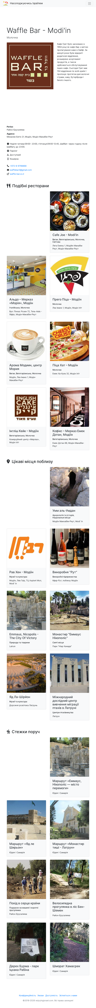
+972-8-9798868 (18, 166)
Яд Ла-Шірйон (19, 697)
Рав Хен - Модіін (21, 572)
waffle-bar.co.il (17, 174)
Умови (41, 995)
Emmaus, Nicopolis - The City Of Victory (23, 636)
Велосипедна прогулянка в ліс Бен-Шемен (68, 906)
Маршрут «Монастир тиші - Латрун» (68, 845)
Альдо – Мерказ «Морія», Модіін (21, 301)
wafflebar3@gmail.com (21, 170)
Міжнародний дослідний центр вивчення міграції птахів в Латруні (65, 702)
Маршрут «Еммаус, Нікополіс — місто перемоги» (67, 784)
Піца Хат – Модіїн (65, 365)
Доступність (51, 995)
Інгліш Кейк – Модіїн (24, 431)
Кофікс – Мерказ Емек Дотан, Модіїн (68, 432)
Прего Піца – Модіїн (67, 299)
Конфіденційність (27, 995)
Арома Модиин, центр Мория (25, 367)
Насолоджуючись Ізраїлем (26, 3)
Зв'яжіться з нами (68, 995)
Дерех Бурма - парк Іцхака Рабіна (24, 968)
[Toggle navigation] (89, 3)
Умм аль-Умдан (63, 510)
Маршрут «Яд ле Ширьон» (21, 845)
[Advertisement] (48, 18)
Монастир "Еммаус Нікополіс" (66, 636)
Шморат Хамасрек (66, 966)
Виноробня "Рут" (64, 572)
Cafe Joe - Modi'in (65, 235)
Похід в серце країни (24, 903)
